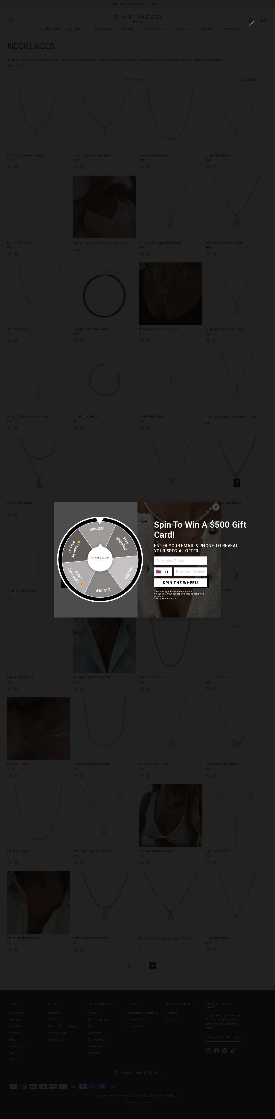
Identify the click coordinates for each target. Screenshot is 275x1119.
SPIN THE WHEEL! (181, 582)
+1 (166, 571)
